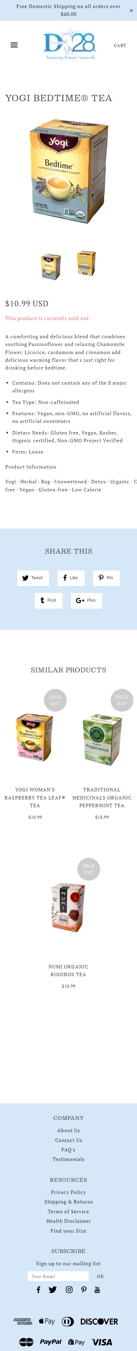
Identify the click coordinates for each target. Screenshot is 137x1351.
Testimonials (69, 1159)
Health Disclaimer (68, 1221)
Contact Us (68, 1140)
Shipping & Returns (68, 1201)
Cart (120, 45)
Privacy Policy (68, 1192)
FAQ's (68, 1149)
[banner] (70, 45)
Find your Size (68, 1230)
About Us (68, 1130)
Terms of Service (68, 1211)
